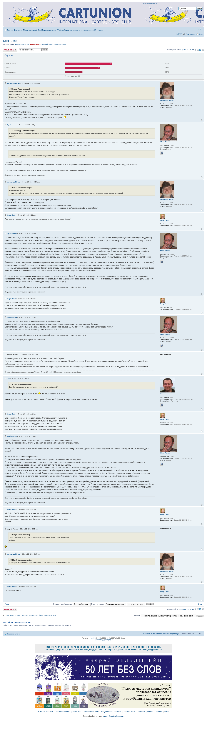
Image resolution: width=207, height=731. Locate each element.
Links (166, 711)
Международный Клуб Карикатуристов (39, 30)
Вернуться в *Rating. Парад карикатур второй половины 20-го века (30, 615)
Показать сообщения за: (63, 604)
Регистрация (190, 34)
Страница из (186, 49)
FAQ (180, 34)
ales (8, 378)
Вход (200, 34)
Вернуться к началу (201, 120)
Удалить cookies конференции (167, 634)
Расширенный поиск (150, 3)
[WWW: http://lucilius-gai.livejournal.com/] (161, 153)
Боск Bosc (10, 40)
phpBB (93, 638)
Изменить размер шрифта (200, 29)
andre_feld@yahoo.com (113, 716)
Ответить (6, 49)
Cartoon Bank (129, 711)
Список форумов (14, 30)
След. (200, 604)
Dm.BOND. (63, 44)
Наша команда (149, 634)
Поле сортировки (98, 604)
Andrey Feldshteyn (22, 44)
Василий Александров (50, 44)
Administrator (35, 44)
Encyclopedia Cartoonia (111, 711)
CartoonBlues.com (91, 711)
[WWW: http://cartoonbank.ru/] (161, 405)
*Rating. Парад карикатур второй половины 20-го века (80, 30)
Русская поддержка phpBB (103, 640)
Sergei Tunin (11, 215)
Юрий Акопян (12, 125)
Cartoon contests (45, 711)
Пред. (7, 604)
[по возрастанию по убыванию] (140, 604)
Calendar (158, 711)
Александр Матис (13, 83)
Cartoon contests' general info (68, 711)
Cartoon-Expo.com (145, 711)
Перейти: (136, 616)
